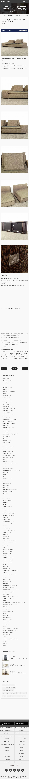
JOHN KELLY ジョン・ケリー (8, 479)
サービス (18, 693)
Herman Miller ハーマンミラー (8, 468)
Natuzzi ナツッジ (6, 536)
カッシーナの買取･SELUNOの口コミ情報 (8, 687)
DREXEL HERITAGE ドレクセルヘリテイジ (10, 434)
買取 (8, 684)
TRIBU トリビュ (6, 594)
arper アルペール (6, 393)
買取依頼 (4, 641)
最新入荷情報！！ (6, 634)
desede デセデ (5, 432)
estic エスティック (6, 444)
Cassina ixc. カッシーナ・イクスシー (10, 419)
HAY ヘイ (4, 466)
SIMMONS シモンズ (6, 568)
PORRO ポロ (5, 547)
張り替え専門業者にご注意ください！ (10, 628)
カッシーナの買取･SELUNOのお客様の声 (8, 693)
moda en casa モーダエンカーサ (9, 530)
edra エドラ (5, 438)
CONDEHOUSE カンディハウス (8, 427)
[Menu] (26, 1)
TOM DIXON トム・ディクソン (8, 592)
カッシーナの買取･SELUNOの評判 (7, 690)
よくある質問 (24, 693)
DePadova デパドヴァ (7, 429)
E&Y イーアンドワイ (7, 436)
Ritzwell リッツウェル (7, 553)
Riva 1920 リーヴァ (6, 555)
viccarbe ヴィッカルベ (7, 609)
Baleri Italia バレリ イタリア (8, 406)
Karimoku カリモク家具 (7, 483)
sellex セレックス (6, 566)
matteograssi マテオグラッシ (8, 523)
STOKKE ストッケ (6, 572)
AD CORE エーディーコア (7, 387)
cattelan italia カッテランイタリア (9, 423)
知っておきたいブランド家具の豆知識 (10, 639)
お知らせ (4, 626)
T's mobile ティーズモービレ (8, 598)
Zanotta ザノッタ (6, 624)
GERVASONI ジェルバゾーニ (8, 457)
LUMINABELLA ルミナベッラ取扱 (9, 515)
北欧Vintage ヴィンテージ (8, 632)
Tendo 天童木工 (6, 583)
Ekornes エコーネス (6, 442)
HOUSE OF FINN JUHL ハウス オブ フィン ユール (11, 470)
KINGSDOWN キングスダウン (8, 491)
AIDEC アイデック (6, 389)
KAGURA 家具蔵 (5, 481)
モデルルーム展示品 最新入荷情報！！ (10, 630)
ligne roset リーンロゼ (7, 508)
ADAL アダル (5, 385)
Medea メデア (5, 525)
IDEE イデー (5, 476)
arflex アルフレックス (7, 395)
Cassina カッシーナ (6, 417)
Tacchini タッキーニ (6, 577)
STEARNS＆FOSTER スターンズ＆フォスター (11, 570)
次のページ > (25, 368)
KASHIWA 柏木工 (6, 487)
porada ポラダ (5, 545)
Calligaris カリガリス (7, 412)
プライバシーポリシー (21, 695)
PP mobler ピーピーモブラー (8, 549)
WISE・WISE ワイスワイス (8, 617)
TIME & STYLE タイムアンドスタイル (9, 587)
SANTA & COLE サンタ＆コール (8, 562)
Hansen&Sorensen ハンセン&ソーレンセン (11, 464)
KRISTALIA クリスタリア (7, 500)
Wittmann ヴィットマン (7, 619)
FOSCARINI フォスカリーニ (8, 451)
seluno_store (10, 308)
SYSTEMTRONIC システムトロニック (9, 575)
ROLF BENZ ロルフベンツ (8, 560)
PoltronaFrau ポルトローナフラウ (9, 543)
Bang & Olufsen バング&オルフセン (9, 408)
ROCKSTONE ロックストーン (8, 557)
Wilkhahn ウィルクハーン (7, 615)
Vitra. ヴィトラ (5, 613)
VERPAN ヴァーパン (6, 607)
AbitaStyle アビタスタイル (8, 380)
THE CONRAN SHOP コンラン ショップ (10, 585)
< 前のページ (4, 368)
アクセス (3, 695)
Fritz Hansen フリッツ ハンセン (9, 455)
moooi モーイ (5, 534)
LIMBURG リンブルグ (7, 511)
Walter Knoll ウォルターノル (8, 611)
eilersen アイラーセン (4, 363)
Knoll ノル (5, 496)
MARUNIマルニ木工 (6, 519)
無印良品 (4, 636)
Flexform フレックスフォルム (8, 447)
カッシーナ (4, 684)
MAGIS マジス (5, 517)
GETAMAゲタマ (5, 459)
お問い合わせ (14, 695)
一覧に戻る (14, 368)
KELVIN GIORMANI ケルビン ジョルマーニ (10, 489)
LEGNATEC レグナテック (7, 506)
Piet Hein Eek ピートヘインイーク (9, 540)
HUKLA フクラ (5, 472)
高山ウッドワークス (7, 579)
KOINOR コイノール (6, 498)
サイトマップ (22, 762)
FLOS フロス (5, 449)
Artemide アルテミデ (7, 400)
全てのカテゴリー (6, 378)
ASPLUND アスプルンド (7, 402)
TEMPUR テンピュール (7, 581)
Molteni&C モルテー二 (7, 532)
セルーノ (8, 695)
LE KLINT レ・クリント (7, 504)
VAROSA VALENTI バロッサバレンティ (10, 604)
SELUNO (5, 340)
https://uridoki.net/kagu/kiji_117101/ (7, 349)
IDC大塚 (4, 474)
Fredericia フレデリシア (7, 453)
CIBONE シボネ (5, 425)
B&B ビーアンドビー (7, 404)
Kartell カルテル (6, 485)
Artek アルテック (6, 397)
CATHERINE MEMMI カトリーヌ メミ (9, 421)
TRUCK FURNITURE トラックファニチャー (10, 596)
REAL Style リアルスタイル (8, 551)
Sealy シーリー (5, 564)
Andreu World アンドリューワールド (9, 391)
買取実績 (4, 645)
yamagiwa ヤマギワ (6, 621)
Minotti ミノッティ (6, 528)
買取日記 (4, 643)
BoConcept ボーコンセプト (8, 410)
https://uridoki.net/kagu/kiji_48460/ (7, 347)
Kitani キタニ (5, 493)
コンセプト (13, 684)
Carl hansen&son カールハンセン (9, 415)
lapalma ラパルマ (6, 502)
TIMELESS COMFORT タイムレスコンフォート (11, 589)
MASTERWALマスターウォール (8, 521)
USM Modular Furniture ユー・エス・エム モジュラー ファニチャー (14, 602)
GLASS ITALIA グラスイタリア (8, 461)
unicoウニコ (5, 600)
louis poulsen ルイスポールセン (9, 513)
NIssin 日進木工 (6, 538)
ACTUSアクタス (6, 383)
